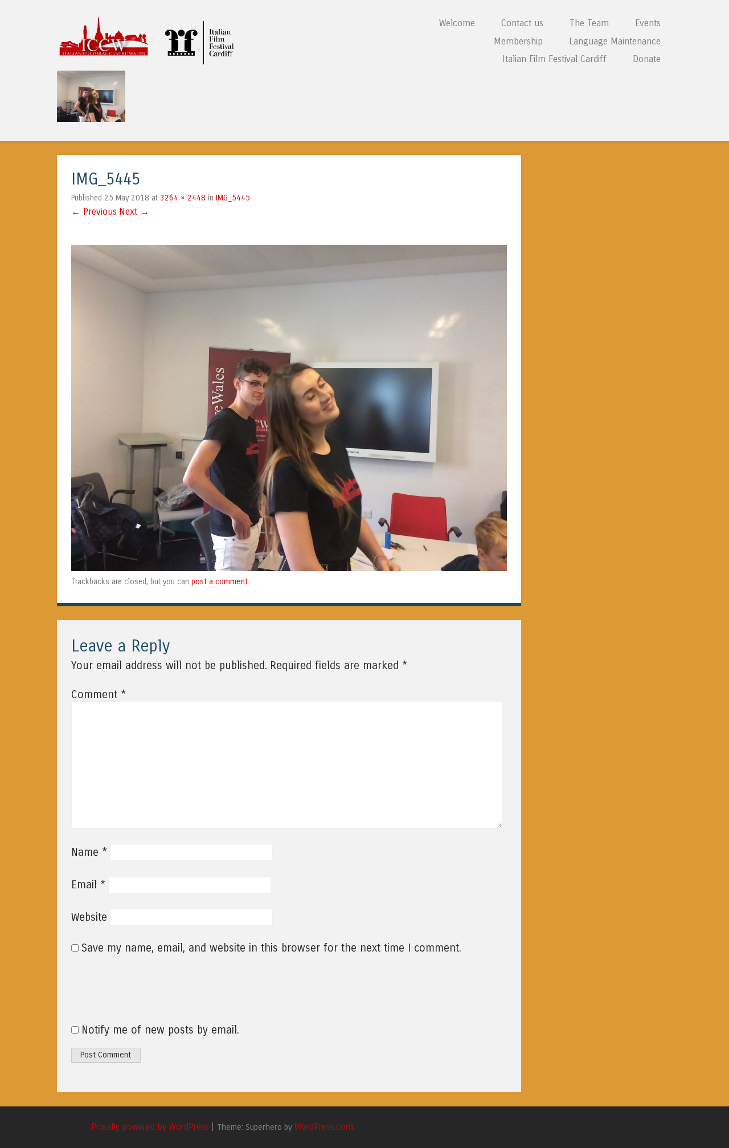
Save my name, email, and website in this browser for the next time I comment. (271, 948)
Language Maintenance (615, 41)
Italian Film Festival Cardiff (554, 59)
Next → (134, 211)
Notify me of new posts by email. (160, 1030)
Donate (647, 59)
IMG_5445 (233, 198)
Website (89, 917)
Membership (518, 41)
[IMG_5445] (289, 567)
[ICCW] (150, 62)
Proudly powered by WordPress (150, 1127)
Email (88, 885)
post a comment (219, 582)
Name (89, 852)
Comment (98, 694)
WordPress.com (323, 1127)
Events (648, 23)
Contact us (522, 23)
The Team (589, 23)
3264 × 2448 (183, 198)
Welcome (457, 23)
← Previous (94, 211)
